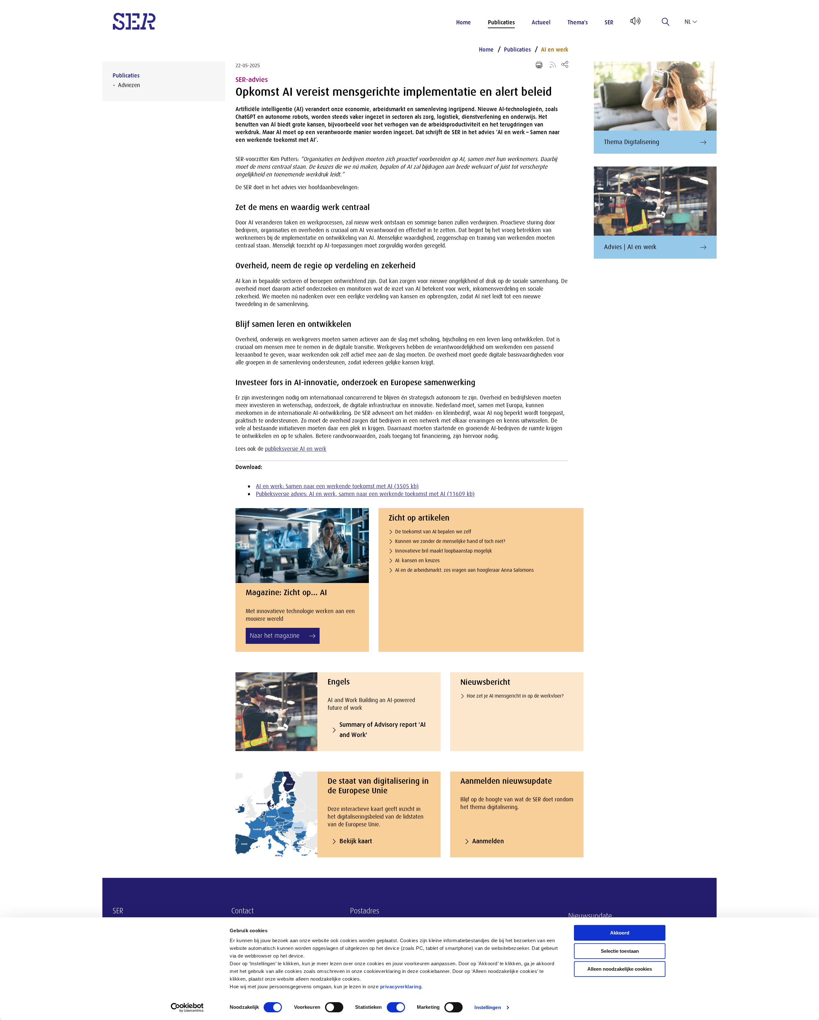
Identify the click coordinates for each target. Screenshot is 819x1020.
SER (609, 22)
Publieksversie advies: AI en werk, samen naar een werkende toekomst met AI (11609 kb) (365, 494)
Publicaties (501, 22)
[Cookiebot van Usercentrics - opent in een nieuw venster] (187, 1007)
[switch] (334, 1007)
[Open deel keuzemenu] (564, 64)
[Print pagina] (539, 65)
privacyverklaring (401, 986)
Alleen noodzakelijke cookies (619, 969)
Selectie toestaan (620, 951)
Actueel (541, 22)
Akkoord (619, 932)
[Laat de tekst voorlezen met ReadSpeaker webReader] (635, 23)
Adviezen (129, 85)
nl (688, 22)
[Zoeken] (665, 22)
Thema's (578, 22)
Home (463, 22)
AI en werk (554, 49)
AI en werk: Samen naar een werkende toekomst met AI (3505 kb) (337, 486)
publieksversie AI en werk (295, 449)
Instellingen (487, 1007)
